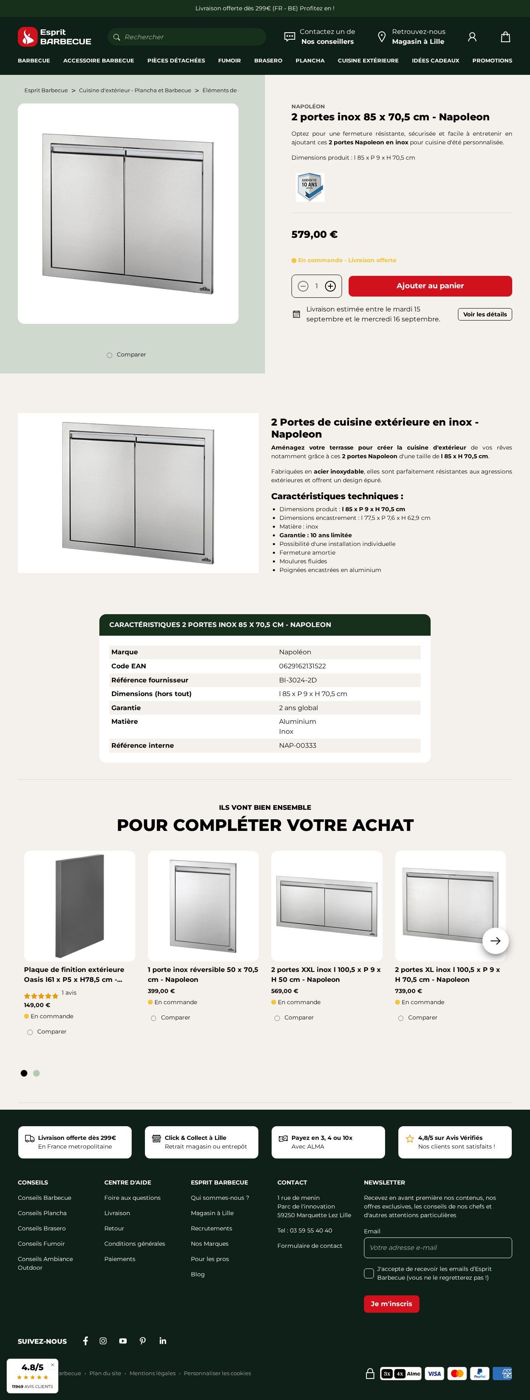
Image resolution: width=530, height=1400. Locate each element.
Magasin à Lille (212, 1213)
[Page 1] (24, 1073)
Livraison (117, 1213)
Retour (114, 1228)
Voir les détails (485, 314)
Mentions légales (153, 1373)
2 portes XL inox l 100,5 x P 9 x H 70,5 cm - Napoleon (447, 975)
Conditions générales (134, 1243)
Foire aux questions (132, 1197)
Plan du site (105, 1373)
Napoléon (308, 106)
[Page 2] (36, 1073)
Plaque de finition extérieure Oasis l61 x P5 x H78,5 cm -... (74, 975)
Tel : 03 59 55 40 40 (304, 1230)
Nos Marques (210, 1243)
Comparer (131, 354)
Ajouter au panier (430, 285)
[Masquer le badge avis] (52, 1364)
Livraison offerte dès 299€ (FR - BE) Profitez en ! (265, 8)
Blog (198, 1274)
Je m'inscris (391, 1304)
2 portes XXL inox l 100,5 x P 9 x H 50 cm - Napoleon (326, 975)
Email (372, 1231)
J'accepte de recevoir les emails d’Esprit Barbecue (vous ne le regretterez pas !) (434, 1273)
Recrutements (211, 1228)
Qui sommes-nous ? (220, 1197)
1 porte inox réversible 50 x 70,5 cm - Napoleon (203, 975)
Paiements (119, 1259)
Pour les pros (210, 1259)
